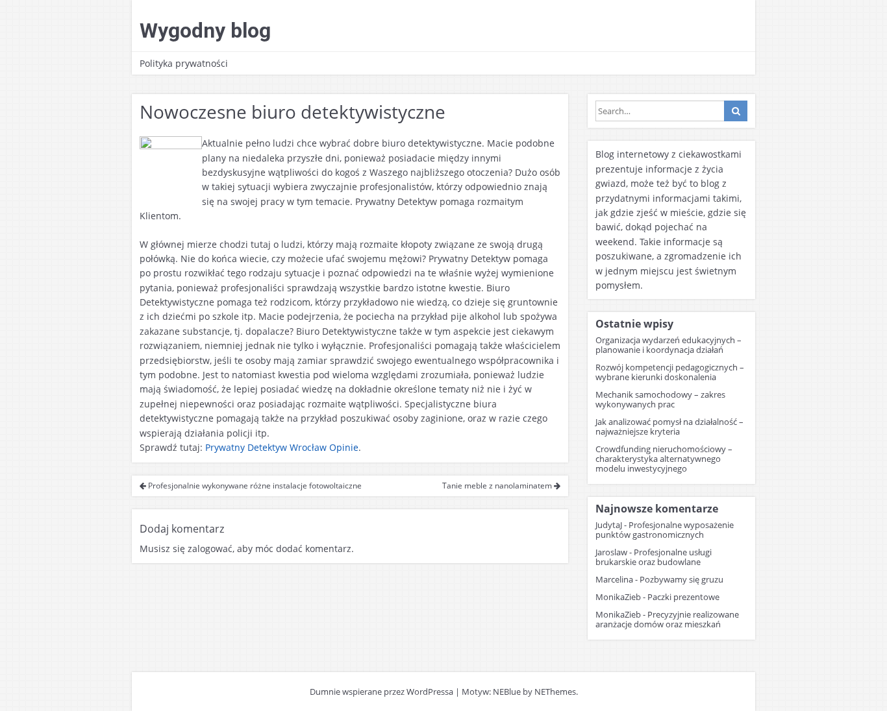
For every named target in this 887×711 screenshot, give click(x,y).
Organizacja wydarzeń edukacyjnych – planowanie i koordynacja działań (668, 345)
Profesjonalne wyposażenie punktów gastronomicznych (664, 529)
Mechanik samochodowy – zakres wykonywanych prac (660, 399)
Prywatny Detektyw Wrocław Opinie (281, 447)
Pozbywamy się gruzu (681, 579)
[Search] (735, 111)
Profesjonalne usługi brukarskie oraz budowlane (653, 557)
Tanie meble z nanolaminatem (498, 485)
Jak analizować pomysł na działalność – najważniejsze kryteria (669, 426)
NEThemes (555, 691)
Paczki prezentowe (683, 597)
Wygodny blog (205, 30)
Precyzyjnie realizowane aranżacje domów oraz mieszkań (667, 619)
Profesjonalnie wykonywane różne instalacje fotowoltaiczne (254, 485)
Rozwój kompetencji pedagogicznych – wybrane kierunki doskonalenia (669, 372)
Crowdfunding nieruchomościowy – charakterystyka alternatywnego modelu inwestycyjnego (663, 458)
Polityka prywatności (184, 63)
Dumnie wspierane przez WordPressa (381, 691)
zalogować (210, 548)
